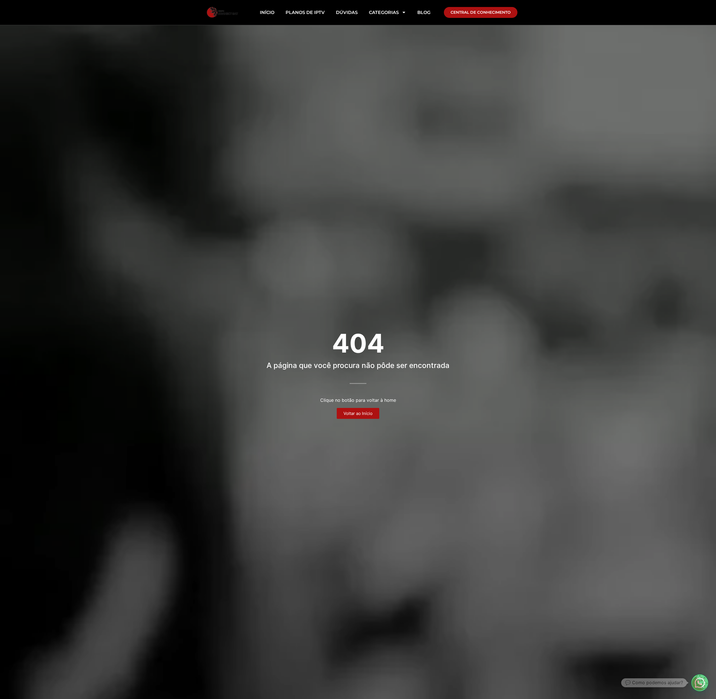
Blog (423, 12)
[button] (699, 682)
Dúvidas (347, 12)
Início (267, 12)
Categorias (384, 12)
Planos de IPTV (305, 12)
